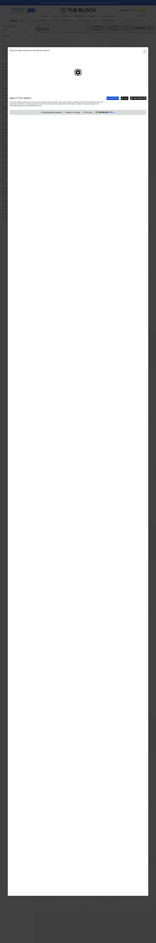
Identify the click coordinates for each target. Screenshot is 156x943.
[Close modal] (144, 50)
